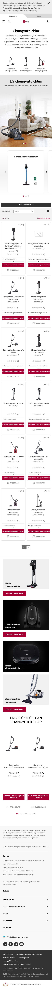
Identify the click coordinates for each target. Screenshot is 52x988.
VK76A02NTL (37, 462)
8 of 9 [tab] (32, 813)
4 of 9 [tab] (23, 813)
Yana (45, 847)
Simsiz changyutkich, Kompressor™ (38, 298)
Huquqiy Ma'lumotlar (10, 961)
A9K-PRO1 (37, 302)
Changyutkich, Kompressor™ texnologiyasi (38, 244)
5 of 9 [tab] (26, 813)
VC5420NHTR (12, 462)
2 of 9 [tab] (19, 813)
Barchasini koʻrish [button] (43, 218)
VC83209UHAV (38, 773)
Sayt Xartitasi (8, 954)
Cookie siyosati (23, 957)
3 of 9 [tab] (21, 813)
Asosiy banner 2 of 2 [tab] (25, 143)
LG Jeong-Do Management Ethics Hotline (24, 984)
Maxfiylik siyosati (9, 957)
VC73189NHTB (12, 355)
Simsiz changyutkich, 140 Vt (39, 403)
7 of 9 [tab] (30, 813)
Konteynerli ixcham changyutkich (13, 511)
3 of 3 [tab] (28, 196)
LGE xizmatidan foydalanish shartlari (29, 954)
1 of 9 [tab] (16, 813)
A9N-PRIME (12, 406)
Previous (5, 172)
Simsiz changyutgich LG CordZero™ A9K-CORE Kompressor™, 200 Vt (13, 245)
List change (48, 211)
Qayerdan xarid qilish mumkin (13, 265)
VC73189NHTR (37, 249)
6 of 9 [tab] (28, 813)
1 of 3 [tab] (23, 196)
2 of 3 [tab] (26, 196)
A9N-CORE (37, 406)
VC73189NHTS (12, 302)
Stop (29, 143)
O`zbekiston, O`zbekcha (17, 937)
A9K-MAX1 (37, 355)
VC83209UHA (14, 773)
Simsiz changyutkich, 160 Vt (13, 403)
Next (46, 172)
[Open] (13, 261)
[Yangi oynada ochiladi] (5, 944)
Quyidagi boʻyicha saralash (7, 211)
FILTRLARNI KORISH (25, 205)
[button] (48, 3)
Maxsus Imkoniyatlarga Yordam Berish (16, 964)
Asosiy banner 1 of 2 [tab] (23, 143)
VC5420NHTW (12, 515)
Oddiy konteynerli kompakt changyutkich (38, 457)
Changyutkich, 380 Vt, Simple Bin (13, 457)
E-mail (6, 890)
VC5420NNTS (37, 515)
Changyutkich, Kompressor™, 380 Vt (13, 351)
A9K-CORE (12, 251)
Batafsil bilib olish (14, 593)
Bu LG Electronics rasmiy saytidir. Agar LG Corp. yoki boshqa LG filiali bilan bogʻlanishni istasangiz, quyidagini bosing (25, 975)
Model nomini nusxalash (17, 251)
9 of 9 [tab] (35, 813)
